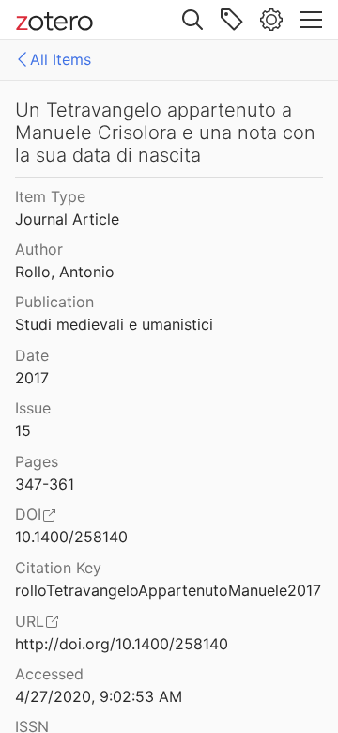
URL (29, 621)
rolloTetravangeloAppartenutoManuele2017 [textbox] (168, 590)
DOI (28, 514)
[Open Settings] (271, 19)
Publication (54, 301)
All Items (60, 59)
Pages (36, 461)
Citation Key (58, 567)
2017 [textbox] (32, 377)
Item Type (50, 196)
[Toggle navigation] (310, 19)
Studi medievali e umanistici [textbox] (114, 324)
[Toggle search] (192, 19)
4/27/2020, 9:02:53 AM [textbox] (98, 696)
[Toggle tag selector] (232, 19)
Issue (33, 407)
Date (32, 355)
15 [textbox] (23, 430)
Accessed (49, 673)
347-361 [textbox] (44, 484)
